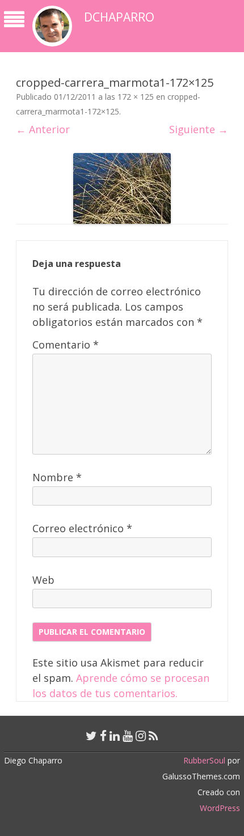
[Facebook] (103, 736)
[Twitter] (91, 736)
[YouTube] (128, 736)
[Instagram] (141, 736)
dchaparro (119, 17)
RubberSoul (204, 760)
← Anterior (43, 129)
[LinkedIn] (115, 736)
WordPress (220, 808)
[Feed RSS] (153, 736)
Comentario (65, 344)
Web (43, 580)
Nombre (57, 477)
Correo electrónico (82, 528)
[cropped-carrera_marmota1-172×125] (122, 188)
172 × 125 (135, 96)
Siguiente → (198, 129)
